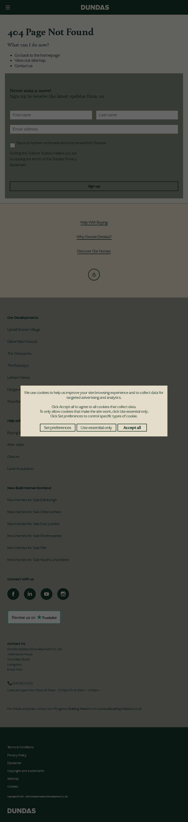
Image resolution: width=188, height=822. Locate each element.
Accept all (132, 427)
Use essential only (96, 427)
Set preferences (57, 427)
